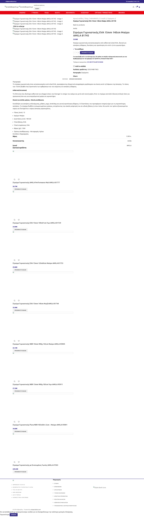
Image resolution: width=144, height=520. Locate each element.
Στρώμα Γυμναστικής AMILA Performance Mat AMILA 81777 (36, 182)
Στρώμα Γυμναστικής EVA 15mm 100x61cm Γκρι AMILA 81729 (37, 223)
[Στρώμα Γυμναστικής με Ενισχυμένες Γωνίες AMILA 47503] (43, 446)
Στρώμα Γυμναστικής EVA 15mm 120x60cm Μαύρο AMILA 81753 (38, 263)
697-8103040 (99, 62)
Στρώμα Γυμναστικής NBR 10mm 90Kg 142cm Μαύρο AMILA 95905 (39, 344)
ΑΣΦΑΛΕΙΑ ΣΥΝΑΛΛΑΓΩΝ (61, 502)
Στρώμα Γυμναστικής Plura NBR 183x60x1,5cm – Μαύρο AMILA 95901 (40, 425)
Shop (86, 18)
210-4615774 (90, 62)
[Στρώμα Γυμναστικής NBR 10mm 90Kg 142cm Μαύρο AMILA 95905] (43, 325)
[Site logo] (12, 7)
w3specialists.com (36, 509)
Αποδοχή (13, 514)
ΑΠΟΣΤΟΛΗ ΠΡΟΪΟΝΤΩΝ (61, 496)
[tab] (65, 79)
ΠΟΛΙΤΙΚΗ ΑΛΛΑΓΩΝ (59, 499)
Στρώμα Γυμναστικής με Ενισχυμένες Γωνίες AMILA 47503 (35, 465)
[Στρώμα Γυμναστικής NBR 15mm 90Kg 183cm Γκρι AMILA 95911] (43, 366)
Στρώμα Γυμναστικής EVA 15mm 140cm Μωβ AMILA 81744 (36, 304)
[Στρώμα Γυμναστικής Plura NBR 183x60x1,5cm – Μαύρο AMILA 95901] (43, 406)
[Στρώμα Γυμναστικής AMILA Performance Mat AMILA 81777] (43, 164)
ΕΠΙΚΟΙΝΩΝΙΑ (57, 486)
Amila (75, 28)
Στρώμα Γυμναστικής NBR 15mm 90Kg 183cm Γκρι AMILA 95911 (38, 384)
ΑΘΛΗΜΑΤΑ (94, 18)
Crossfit (103, 18)
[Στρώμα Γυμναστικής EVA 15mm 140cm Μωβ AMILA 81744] (43, 285)
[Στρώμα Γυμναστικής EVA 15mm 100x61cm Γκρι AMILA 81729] (43, 204)
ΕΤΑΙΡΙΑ (56, 483)
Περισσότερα (5, 514)
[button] (20, 189)
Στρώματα (111, 18)
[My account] (133, 6)
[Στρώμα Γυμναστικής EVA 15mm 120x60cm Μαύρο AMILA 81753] (43, 244)
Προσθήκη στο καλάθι (87, 52)
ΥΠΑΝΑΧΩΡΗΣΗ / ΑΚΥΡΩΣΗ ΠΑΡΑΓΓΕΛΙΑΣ (65, 505)
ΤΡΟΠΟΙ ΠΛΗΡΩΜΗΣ (59, 493)
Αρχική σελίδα (78, 18)
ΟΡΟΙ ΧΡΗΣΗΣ (58, 489)
